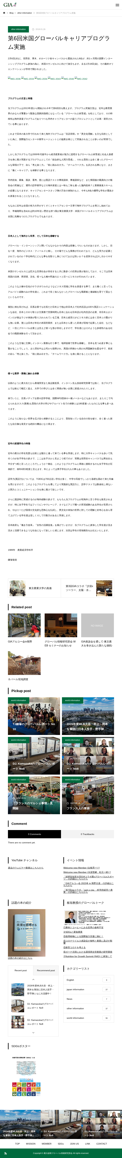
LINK (87, 1143)
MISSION (30, 1143)
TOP (17, 1143)
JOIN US (74, 1143)
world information (18, 700)
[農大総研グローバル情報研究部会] (10, 4)
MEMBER (46, 1143)
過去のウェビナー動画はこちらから (26, 867)
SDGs (61, 1143)
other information (18, 29)
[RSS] (5, 1153)
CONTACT (101, 1143)
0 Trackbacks (87, 834)
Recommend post (46, 970)
